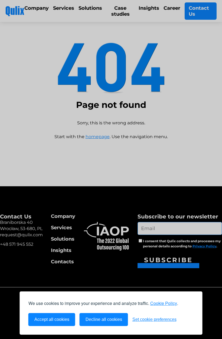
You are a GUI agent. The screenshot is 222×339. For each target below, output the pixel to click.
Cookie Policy (163, 303)
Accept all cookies (51, 319)
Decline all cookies (104, 319)
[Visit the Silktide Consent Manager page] (187, 319)
